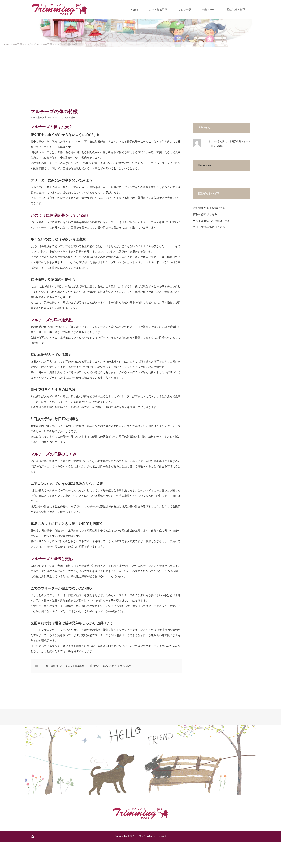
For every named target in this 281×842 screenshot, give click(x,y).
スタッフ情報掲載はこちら (209, 227)
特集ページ (209, 9)
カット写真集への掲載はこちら (212, 220)
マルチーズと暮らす (103, 666)
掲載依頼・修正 (235, 9)
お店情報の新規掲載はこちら (210, 207)
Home (134, 9)
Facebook (204, 165)
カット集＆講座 (158, 9)
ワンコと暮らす (123, 666)
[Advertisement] (140, 76)
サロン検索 (185, 9)
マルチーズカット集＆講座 (61, 117)
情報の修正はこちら (205, 214)
